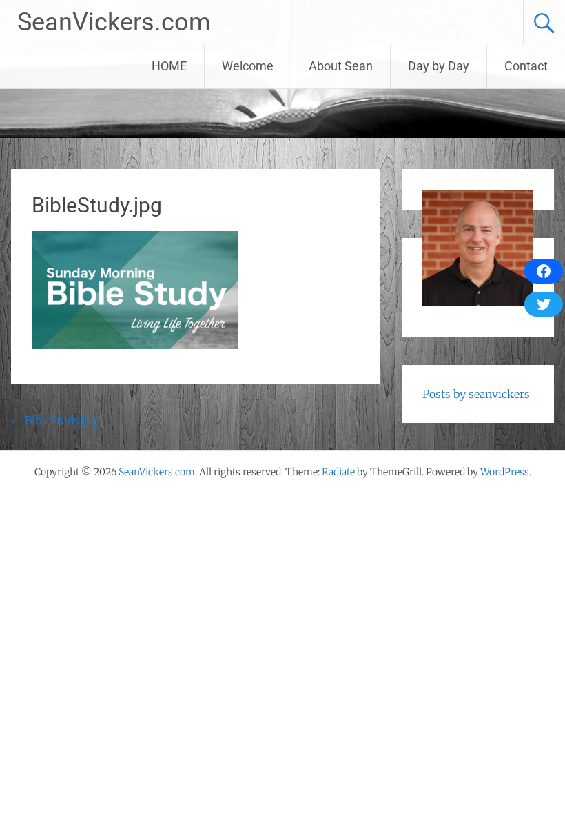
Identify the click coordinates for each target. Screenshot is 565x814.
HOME (169, 66)
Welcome (248, 66)
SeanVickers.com (114, 22)
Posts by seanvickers (476, 394)
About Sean (341, 66)
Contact (526, 66)
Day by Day (438, 66)
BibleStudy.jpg (54, 420)
